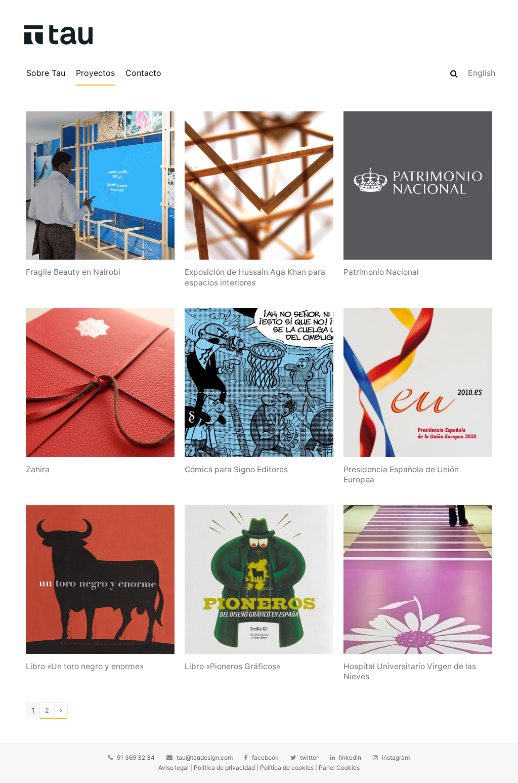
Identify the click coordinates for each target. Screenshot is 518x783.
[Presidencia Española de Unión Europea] (417, 382)
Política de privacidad (224, 767)
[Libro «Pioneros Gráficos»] (259, 579)
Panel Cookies (339, 767)
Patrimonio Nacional (381, 272)
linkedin (350, 757)
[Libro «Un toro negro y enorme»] (100, 579)
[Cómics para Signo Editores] (259, 382)
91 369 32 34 (136, 757)
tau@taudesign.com (205, 757)
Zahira (38, 469)
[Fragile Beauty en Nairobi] (100, 185)
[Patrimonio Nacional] (417, 185)
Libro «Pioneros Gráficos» (232, 666)
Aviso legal (173, 767)
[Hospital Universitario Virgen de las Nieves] (417, 579)
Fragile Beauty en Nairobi (73, 272)
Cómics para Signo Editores (236, 469)
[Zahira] (100, 382)
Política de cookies (287, 767)
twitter (309, 757)
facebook (265, 757)
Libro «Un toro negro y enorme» (85, 666)
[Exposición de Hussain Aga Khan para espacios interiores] (259, 185)
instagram (396, 757)
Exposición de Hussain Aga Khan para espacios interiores (255, 277)
